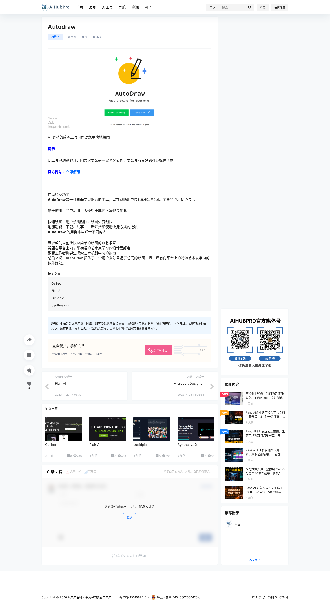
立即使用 (73, 172)
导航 (122, 7)
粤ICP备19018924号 (132, 597)
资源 (135, 7)
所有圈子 (254, 560)
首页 (79, 7)
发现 (92, 7)
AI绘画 (55, 37)
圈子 (148, 7)
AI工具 (107, 7)
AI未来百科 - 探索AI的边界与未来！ (90, 597)
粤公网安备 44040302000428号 (178, 597)
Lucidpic (57, 298)
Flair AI (56, 290)
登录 (262, 7)
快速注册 (279, 7)
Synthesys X (60, 305)
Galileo (56, 283)
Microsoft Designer (189, 383)
